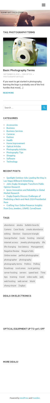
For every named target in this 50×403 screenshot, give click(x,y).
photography (25, 260)
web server (23, 281)
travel (22, 277)
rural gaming (34, 268)
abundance (9, 225)
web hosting (9, 281)
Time (43, 272)
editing (7, 234)
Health (10, 140)
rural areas (21, 268)
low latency (23, 247)
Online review (10, 255)
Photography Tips (15, 152)
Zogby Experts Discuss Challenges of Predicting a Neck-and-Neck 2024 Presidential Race (25, 199)
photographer (10, 260)
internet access (11, 242)
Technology (12, 161)
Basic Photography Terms (19, 70)
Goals (22, 238)
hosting (30, 238)
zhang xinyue (10, 285)
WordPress (24, 398)
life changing (10, 247)
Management (37, 247)
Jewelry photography (30, 242)
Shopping (11, 155)
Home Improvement (16, 143)
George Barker (10, 238)
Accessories (12, 125)
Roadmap (8, 268)
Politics (27, 264)
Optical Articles (14, 146)
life (43, 242)
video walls (32, 277)
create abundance (34, 229)
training (13, 277)
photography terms (13, 264)
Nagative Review (11, 251)
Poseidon (36, 398)
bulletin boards (32, 225)
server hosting (10, 272)
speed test (33, 272)
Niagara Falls (27, 251)
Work (32, 281)
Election (16, 234)
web (41, 277)
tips (6, 277)
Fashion (10, 137)
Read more (8, 93)
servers (23, 272)
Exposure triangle (31, 234)
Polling (36, 264)
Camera (7, 229)
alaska (20, 225)
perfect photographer (29, 255)
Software (11, 158)
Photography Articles (13, 77)
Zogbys (21, 285)
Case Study (19, 229)
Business (11, 128)
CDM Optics (27, 74)
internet (40, 238)
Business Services (15, 131)
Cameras (11, 134)
